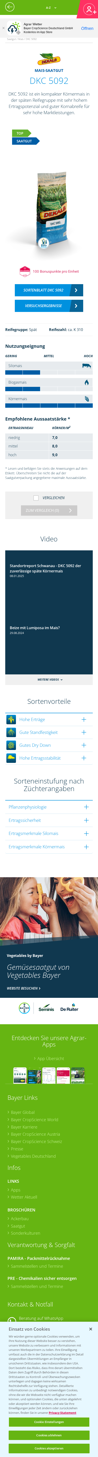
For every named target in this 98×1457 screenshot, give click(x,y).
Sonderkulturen (25, 1233)
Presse (17, 1148)
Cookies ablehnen (49, 1435)
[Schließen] (3, 28)
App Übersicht (50, 1058)
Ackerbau (20, 1218)
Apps (15, 1190)
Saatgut (18, 1226)
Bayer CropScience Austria (35, 1134)
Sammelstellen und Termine (37, 1266)
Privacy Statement (62, 1413)
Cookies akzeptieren (49, 1448)
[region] (49, 1389)
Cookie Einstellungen (49, 1422)
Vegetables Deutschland (33, 1156)
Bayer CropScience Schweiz (36, 1141)
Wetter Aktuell (24, 1197)
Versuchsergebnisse (43, 305)
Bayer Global (23, 1112)
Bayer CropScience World (34, 1119)
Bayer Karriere (24, 1127)
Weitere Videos (48, 680)
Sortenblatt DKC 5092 (43, 290)
